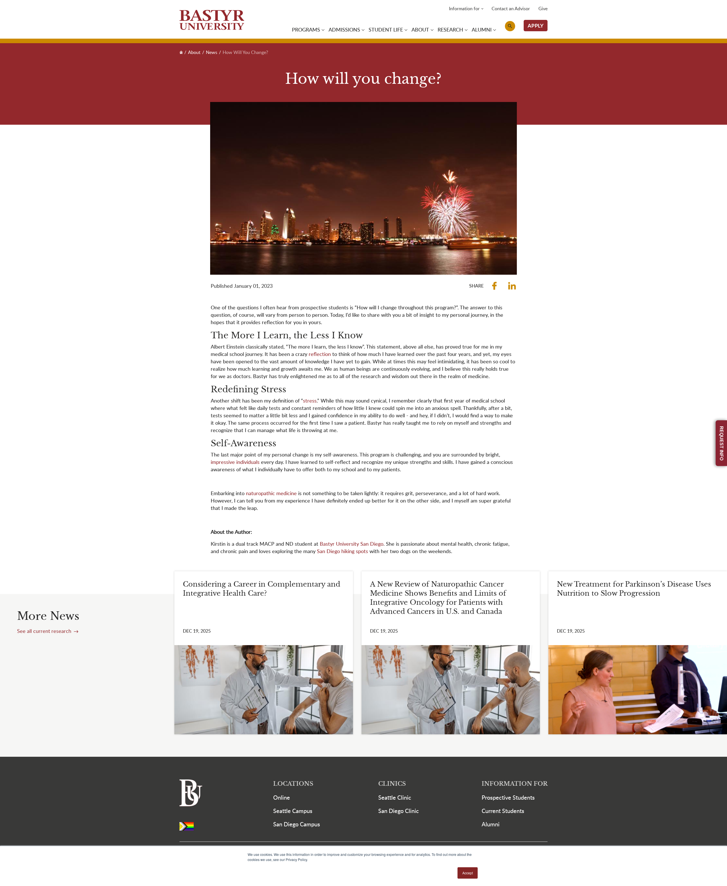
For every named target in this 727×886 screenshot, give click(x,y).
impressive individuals (235, 461)
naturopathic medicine (271, 493)
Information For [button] (515, 783)
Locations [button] (293, 783)
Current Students (503, 811)
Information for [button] (464, 8)
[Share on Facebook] (494, 286)
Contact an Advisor (511, 8)
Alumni (491, 824)
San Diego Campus (296, 824)
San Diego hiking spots (342, 550)
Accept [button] (467, 872)
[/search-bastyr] (510, 26)
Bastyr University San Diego (351, 543)
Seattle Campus (292, 811)
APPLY (536, 25)
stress (310, 400)
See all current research (45, 631)
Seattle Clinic (394, 797)
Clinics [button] (392, 783)
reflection (320, 353)
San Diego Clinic (398, 811)
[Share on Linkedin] (512, 286)
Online (281, 797)
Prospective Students (508, 797)
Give (543, 8)
